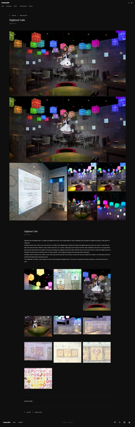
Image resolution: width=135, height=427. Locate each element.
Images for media (28, 401)
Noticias (31, 6)
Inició (3, 6)
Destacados (8, 6)
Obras (15, 6)
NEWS (14, 422)
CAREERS (20, 422)
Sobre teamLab (23, 6)
